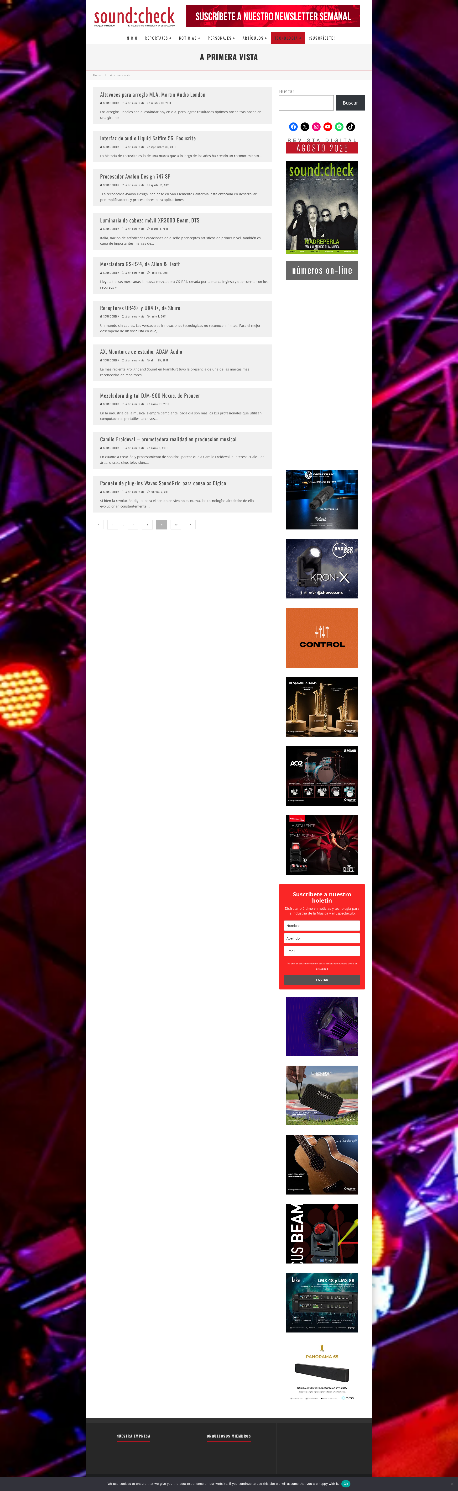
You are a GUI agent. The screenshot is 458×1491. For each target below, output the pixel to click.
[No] (452, 1483)
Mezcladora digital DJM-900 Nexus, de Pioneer (150, 395)
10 (176, 524)
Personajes (220, 38)
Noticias (188, 38)
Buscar (286, 91)
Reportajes (156, 38)
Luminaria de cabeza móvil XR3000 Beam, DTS (149, 220)
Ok (346, 1484)
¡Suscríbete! (322, 38)
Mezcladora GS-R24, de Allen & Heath (140, 264)
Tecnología (286, 38)
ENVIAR (322, 980)
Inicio (131, 38)
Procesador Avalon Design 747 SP (135, 176)
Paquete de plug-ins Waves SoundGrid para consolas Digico (163, 483)
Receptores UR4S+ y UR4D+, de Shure (140, 308)
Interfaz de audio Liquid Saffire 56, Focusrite (148, 138)
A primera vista (135, 103)
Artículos (253, 38)
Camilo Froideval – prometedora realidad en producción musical (168, 439)
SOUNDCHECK (110, 103)
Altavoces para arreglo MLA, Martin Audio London (153, 94)
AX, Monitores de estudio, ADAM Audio (141, 351)
